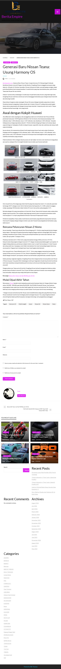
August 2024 (35, 543)
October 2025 (36, 526)
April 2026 (34, 509)
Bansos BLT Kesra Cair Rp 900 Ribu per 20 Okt (22, 275)
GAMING (6, 586)
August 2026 (35, 503)
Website (5, 354)
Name (4, 339)
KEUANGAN (7, 600)
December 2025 (36, 520)
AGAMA (6, 558)
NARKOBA (7, 623)
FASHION (6, 578)
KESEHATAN (7, 598)
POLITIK (6, 638)
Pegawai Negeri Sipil (9, 632)
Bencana (6, 566)
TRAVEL (6, 652)
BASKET (6, 563)
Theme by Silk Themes (30, 667)
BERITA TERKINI (36, 432)
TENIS (5, 646)
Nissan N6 (37, 304)
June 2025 (34, 537)
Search (5, 467)
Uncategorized (8, 655)
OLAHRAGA (7, 626)
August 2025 (35, 531)
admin (33, 439)
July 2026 (34, 506)
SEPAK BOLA (7, 640)
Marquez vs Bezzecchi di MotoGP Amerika (13, 436)
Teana (53, 304)
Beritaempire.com (8, 83)
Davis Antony (5, 439)
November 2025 (36, 523)
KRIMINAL (7, 609)
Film (5, 580)
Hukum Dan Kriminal (9, 595)
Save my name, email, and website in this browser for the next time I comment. (24, 363)
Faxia (6, 78)
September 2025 (36, 529)
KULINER (6, 612)
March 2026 (35, 511)
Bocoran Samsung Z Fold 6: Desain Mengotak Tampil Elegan (43, 436)
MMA (5, 615)
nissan (30, 304)
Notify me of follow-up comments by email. (15, 368)
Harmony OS (12, 304)
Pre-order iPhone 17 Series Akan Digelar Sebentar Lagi (42, 457)
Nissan (12, 283)
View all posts (21, 395)
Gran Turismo (7, 589)
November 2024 (36, 540)
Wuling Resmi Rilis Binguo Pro (11, 458)
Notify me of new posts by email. (13, 373)
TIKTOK (6, 649)
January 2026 (35, 517)
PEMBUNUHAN (8, 635)
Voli (5, 657)
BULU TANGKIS (8, 572)
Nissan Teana (46, 304)
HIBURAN (7, 592)
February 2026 (36, 514)
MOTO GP (6, 432)
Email (4, 347)
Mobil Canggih (22, 304)
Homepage (5, 57)
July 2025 (34, 534)
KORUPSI (6, 603)
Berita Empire (12, 16)
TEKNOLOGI (14, 62)
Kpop (5, 606)
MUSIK (6, 620)
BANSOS (6, 560)
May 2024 (34, 549)
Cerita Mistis (7, 575)
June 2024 (34, 546)
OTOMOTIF (12, 57)
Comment (5, 317)
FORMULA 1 (7, 583)
